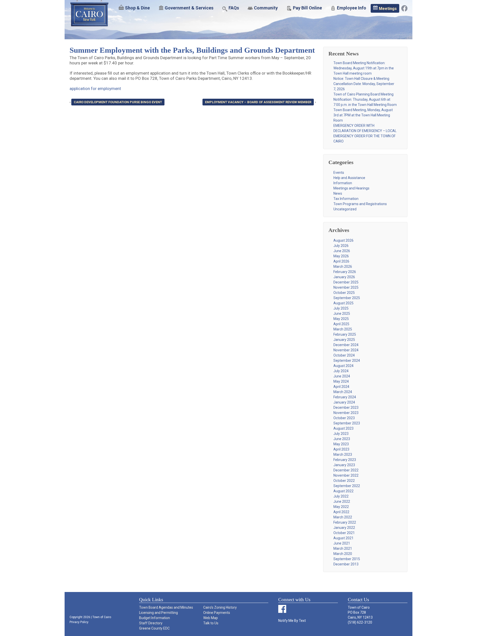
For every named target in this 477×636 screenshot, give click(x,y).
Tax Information (345, 199)
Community (266, 7)
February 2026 (344, 272)
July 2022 (341, 496)
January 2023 (344, 465)
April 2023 (341, 449)
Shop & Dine (137, 7)
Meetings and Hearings (351, 188)
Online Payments (216, 613)
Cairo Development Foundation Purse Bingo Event (118, 102)
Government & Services (189, 7)
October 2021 (344, 533)
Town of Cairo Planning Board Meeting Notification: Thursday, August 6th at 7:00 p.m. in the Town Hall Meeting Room (365, 99)
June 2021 (341, 543)
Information (342, 183)
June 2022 (341, 501)
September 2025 (346, 298)
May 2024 (341, 381)
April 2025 (341, 324)
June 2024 (341, 376)
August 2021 (343, 538)
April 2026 (341, 261)
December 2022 (345, 470)
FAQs (234, 7)
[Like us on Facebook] (404, 8)
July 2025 (341, 308)
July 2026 (341, 246)
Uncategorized (345, 209)
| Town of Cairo (100, 617)
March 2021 (342, 548)
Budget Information (154, 618)
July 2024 (341, 371)
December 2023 (345, 407)
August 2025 (343, 303)
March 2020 (342, 554)
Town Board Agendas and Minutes (166, 607)
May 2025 (341, 319)
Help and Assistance (349, 178)
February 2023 (344, 460)
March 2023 (342, 454)
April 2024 (341, 387)
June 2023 (341, 439)
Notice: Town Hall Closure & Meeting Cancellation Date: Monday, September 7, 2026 (363, 84)
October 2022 (344, 481)
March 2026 (342, 267)
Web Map (210, 618)
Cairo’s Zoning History (220, 607)
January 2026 (344, 277)
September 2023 (346, 423)
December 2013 (345, 564)
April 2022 (341, 512)
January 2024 (344, 402)
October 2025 (344, 293)
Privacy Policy (79, 622)
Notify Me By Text (292, 621)
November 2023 (345, 413)
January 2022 (344, 528)
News (337, 193)
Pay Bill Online (307, 7)
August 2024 (343, 366)
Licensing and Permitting (158, 613)
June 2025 (341, 314)
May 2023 (341, 444)
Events (338, 173)
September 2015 (346, 559)
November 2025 (345, 287)
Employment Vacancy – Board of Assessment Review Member (258, 102)
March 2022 (342, 517)
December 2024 (345, 345)
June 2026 (341, 251)
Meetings (388, 8)
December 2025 (345, 282)
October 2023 (344, 418)
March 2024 (342, 392)
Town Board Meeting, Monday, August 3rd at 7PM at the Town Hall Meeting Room (363, 115)
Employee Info (351, 7)
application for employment (95, 88)
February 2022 (344, 522)
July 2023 (341, 434)
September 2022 (346, 486)
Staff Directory (150, 623)
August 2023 (343, 428)
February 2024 (344, 397)
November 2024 (345, 350)
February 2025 (344, 334)
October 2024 (344, 355)
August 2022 (343, 491)
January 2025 (344, 340)
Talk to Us (210, 623)
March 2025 (342, 329)
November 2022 (345, 475)
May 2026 (341, 256)
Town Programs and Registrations (360, 204)
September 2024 (346, 361)
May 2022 (341, 507)
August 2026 (343, 240)
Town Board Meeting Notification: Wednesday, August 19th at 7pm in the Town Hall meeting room (363, 68)
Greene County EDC (154, 628)
